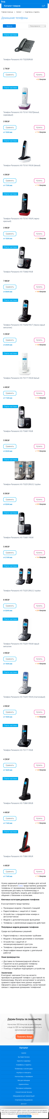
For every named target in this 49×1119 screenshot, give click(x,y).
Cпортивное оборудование (24, 1100)
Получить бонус (24, 1036)
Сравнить (10, 75)
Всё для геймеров (24, 1080)
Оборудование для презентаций (23, 1096)
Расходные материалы (23, 1088)
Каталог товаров (12, 6)
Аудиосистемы (24, 1084)
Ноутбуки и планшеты (23, 1072)
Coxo (20, 885)
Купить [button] (39, 75)
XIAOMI (23, 1053)
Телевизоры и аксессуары (24, 1069)
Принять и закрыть (24, 1116)
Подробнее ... (35, 1114)
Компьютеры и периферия (24, 1076)
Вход (3, 1)
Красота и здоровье (23, 1061)
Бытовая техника (24, 1057)
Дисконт (24, 1104)
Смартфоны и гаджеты (23, 1065)
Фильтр (9, 26)
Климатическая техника (24, 1092)
